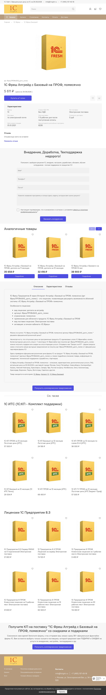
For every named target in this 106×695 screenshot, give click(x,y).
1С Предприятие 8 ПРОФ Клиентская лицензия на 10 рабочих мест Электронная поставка (49, 603)
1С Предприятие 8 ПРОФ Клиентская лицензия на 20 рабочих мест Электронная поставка (83, 603)
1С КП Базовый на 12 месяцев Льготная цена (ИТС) (50, 442)
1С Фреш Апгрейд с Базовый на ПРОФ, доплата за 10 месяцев (51, 267)
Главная (7, 22)
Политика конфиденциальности (31, 669)
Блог (5, 676)
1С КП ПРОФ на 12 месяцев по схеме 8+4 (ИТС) (84, 442)
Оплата (55, 17)
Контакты (45, 17)
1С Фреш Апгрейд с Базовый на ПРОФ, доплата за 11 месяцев (17, 267)
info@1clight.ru (51, 2)
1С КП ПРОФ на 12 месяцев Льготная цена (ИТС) (15, 442)
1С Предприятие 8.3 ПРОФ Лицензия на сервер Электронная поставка (52, 551)
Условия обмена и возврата (29, 676)
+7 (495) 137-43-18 (67, 2)
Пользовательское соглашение (31, 672)
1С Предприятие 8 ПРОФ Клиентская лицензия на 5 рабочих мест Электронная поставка (19, 602)
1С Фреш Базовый (30, 22)
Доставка (64, 17)
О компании (34, 17)
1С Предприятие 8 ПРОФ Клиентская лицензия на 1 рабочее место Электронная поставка (86, 551)
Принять (62, 692)
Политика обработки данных (98, 678)
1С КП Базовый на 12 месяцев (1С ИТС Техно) (18, 490)
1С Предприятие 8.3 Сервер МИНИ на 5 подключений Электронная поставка (19, 551)
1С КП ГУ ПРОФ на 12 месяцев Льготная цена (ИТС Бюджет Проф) (87, 490)
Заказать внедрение (53, 219)
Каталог (13, 17)
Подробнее (19, 276)
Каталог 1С (45, 374)
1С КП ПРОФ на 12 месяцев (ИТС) (52, 489)
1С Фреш (17, 22)
